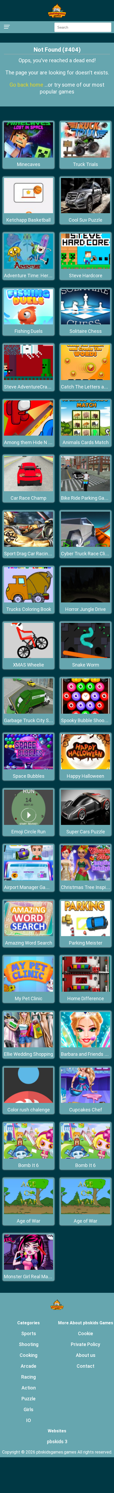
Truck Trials (85, 164)
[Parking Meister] (85, 934)
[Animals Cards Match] (85, 434)
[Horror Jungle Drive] (85, 601)
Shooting (28, 1344)
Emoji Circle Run (28, 831)
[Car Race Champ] (28, 490)
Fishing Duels (29, 331)
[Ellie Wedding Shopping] (28, 1046)
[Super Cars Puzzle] (85, 823)
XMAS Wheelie (28, 665)
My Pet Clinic (28, 998)
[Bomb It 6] (28, 1157)
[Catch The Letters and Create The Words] (85, 378)
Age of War (28, 1221)
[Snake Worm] (85, 656)
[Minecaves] (28, 156)
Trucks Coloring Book (28, 609)
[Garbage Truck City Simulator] (28, 712)
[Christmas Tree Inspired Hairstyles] (85, 879)
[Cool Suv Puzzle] (85, 211)
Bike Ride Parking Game (86, 498)
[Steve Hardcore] (85, 267)
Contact (85, 1366)
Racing (28, 1377)
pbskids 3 (57, 1441)
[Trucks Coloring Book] (28, 601)
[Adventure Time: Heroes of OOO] (28, 267)
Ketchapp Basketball (28, 220)
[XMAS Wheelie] (28, 656)
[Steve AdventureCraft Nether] (28, 378)
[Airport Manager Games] (28, 879)
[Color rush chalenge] (28, 1101)
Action (28, 1388)
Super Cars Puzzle (85, 831)
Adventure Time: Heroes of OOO (38, 275)
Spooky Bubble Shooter (85, 720)
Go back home (27, 85)
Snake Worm (85, 665)
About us (85, 1355)
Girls (28, 1409)
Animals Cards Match (86, 442)
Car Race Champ (28, 498)
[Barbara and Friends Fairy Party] (85, 1046)
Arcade (28, 1366)
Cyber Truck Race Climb (86, 553)
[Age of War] (28, 1212)
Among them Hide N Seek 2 (33, 442)
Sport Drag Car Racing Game (34, 553)
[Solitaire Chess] (85, 323)
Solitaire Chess (85, 331)
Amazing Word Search (28, 943)
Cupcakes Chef (85, 1109)
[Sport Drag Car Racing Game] (28, 545)
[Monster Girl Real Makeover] (28, 1268)
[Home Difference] (85, 990)
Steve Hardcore (85, 275)
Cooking (28, 1355)
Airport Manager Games (29, 887)
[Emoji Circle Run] (28, 823)
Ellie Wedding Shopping (28, 1054)
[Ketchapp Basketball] (28, 211)
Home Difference (85, 998)
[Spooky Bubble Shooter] (85, 712)
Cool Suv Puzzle (85, 220)
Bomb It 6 (28, 1165)
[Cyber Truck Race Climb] (85, 545)
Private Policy (85, 1344)
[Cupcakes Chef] (85, 1101)
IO (28, 1420)
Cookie (85, 1333)
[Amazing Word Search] (28, 934)
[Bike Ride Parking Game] (85, 490)
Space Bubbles (29, 776)
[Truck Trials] (85, 156)
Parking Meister (85, 943)
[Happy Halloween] (85, 768)
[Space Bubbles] (28, 768)
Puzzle (28, 1398)
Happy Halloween (85, 776)
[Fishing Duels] (28, 323)
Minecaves (28, 164)
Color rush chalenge (28, 1109)
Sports (28, 1333)
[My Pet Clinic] (28, 990)
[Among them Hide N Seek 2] (28, 434)
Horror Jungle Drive (85, 609)
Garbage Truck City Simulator (35, 720)
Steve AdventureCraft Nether (35, 387)
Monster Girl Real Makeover (33, 1276)
